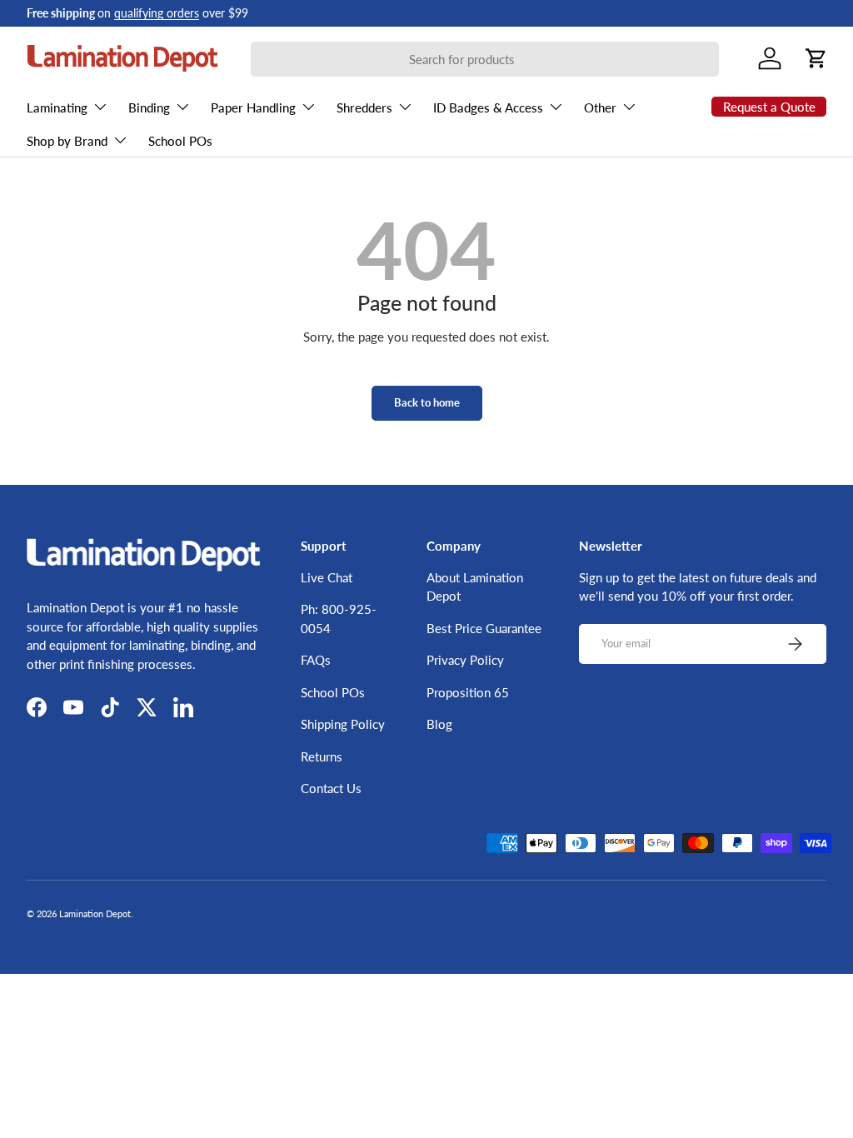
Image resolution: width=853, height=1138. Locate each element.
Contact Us (331, 788)
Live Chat (326, 577)
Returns (321, 756)
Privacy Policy (465, 659)
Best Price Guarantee (483, 628)
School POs (180, 140)
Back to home (427, 402)
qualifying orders (156, 13)
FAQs (316, 659)
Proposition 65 (467, 692)
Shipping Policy (343, 723)
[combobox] (485, 59)
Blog (439, 723)
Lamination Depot (95, 913)
